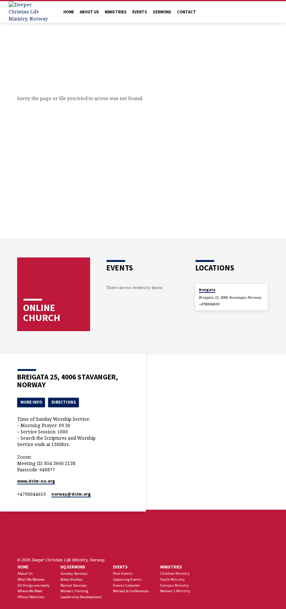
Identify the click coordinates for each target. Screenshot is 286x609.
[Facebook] (20, 542)
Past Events (123, 573)
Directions (63, 402)
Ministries (116, 12)
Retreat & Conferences (131, 591)
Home (68, 12)
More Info (31, 402)
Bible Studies (71, 579)
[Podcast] (55, 542)
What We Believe (31, 579)
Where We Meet (30, 591)
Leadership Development (81, 596)
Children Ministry (175, 573)
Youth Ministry (172, 579)
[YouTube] (38, 542)
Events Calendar (126, 585)
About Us (89, 12)
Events (139, 12)
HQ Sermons (72, 567)
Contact (186, 12)
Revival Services (73, 585)
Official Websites (31, 596)
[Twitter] (29, 542)
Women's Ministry (175, 591)
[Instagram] (47, 542)
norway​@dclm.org (71, 494)
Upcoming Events (127, 579)
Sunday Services (74, 573)
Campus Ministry (174, 585)
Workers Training (74, 591)
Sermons (162, 12)
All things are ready (34, 585)
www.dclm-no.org (36, 481)
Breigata (207, 289)
